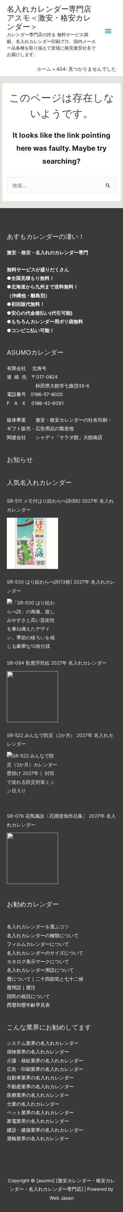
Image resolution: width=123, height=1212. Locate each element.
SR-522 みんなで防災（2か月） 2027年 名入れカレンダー (60, 740)
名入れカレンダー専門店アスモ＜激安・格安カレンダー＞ (49, 18)
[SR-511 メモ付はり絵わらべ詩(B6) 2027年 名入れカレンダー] (32, 543)
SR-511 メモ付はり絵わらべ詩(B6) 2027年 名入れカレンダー (60, 505)
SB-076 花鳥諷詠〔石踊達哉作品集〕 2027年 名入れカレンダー (61, 820)
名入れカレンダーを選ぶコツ (38, 926)
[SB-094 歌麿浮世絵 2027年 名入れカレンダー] (32, 696)
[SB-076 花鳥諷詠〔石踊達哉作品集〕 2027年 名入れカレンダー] (32, 858)
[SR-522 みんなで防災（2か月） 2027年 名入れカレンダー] (32, 777)
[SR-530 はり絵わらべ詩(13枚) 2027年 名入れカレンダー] (32, 624)
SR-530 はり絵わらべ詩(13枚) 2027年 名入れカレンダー (61, 586)
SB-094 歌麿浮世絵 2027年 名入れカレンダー (57, 663)
